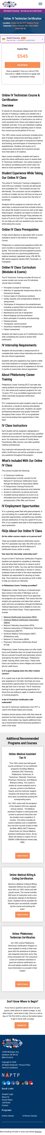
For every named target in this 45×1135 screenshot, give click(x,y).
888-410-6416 (7, 1057)
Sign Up (20, 1126)
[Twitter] (8, 1083)
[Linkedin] (4, 1083)
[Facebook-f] (13, 1083)
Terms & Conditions (10, 1068)
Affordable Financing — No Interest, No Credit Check (22, 11)
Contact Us (21, 1025)
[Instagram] (22, 1083)
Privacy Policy (24, 1065)
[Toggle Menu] (40, 4)
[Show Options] (34, 1106)
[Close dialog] (36, 1092)
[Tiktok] (17, 1083)
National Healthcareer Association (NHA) (20, 617)
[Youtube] (31, 1083)
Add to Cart (22, 65)
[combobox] (20, 1106)
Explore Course (22, 856)
